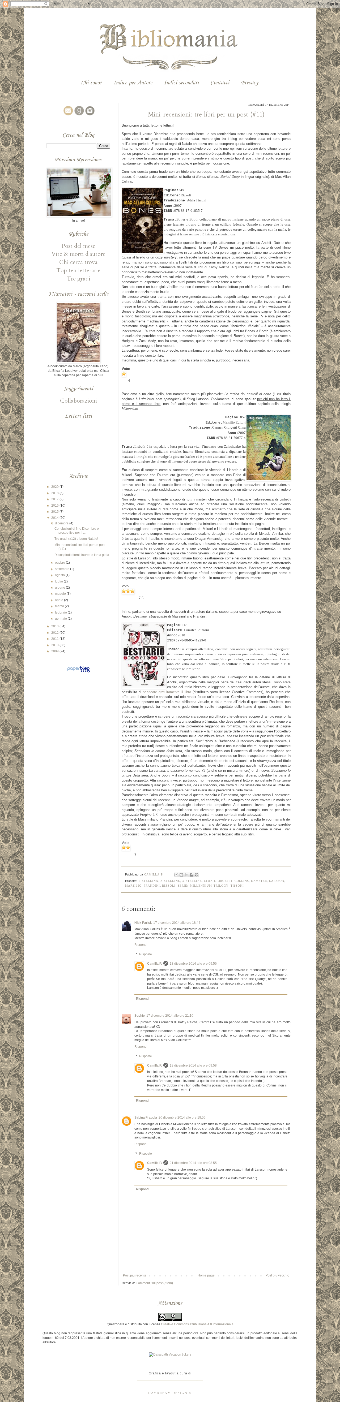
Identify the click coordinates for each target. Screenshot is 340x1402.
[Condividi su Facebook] (191, 874)
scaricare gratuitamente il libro (167, 692)
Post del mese (78, 246)
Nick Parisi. (143, 923)
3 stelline (192, 880)
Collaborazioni (78, 401)
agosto (60, 575)
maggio (61, 594)
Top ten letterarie (78, 270)
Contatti (219, 83)
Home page (206, 1275)
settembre (62, 569)
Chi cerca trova (78, 262)
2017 (55, 499)
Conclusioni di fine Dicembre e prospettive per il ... (76, 530)
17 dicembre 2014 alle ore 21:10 (169, 1015)
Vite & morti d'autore (78, 254)
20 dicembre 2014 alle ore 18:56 (182, 1117)
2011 (55, 639)
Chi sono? (91, 83)
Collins (242, 880)
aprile (59, 600)
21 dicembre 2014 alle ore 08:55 (193, 1163)
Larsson (276, 880)
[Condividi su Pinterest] (196, 874)
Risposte (145, 954)
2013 (55, 626)
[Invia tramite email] (176, 874)
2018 (55, 493)
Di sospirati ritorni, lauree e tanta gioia (81, 555)
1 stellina (148, 880)
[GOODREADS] (78, 115)
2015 (55, 512)
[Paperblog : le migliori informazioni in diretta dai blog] (78, 672)
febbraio (61, 612)
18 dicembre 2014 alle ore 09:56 (193, 963)
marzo (60, 606)
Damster (259, 880)
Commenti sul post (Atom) (154, 1283)
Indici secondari (181, 83)
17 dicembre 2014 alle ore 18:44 (176, 923)
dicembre (62, 523)
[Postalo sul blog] (181, 874)
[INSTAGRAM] (89, 115)
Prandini (152, 885)
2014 (55, 518)
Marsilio (133, 885)
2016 (55, 505)
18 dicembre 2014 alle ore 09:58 (193, 1065)
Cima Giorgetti (218, 880)
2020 (55, 487)
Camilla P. (154, 963)
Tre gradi (78, 279)
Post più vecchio (277, 1275)
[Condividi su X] (186, 874)
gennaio (61, 618)
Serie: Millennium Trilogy (203, 885)
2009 (55, 651)
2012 (55, 633)
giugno (60, 587)
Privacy (249, 83)
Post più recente (134, 1275)
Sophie (139, 1015)
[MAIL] (67, 115)
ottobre (60, 562)
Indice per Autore (132, 83)
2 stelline (170, 880)
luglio (59, 581)
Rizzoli (169, 885)
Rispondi (140, 945)
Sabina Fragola (145, 1117)
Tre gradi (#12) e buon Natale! (76, 539)
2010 (55, 645)
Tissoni (237, 885)
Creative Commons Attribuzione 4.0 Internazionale (197, 1324)
